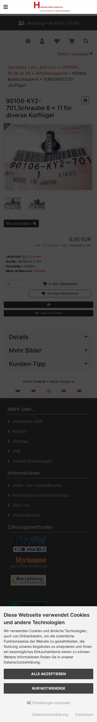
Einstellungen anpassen (50, 703)
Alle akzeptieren (48, 674)
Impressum (84, 714)
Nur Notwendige (48, 688)
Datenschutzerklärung (50, 714)
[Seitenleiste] (5, 7)
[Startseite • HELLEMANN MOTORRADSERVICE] (55, 6)
